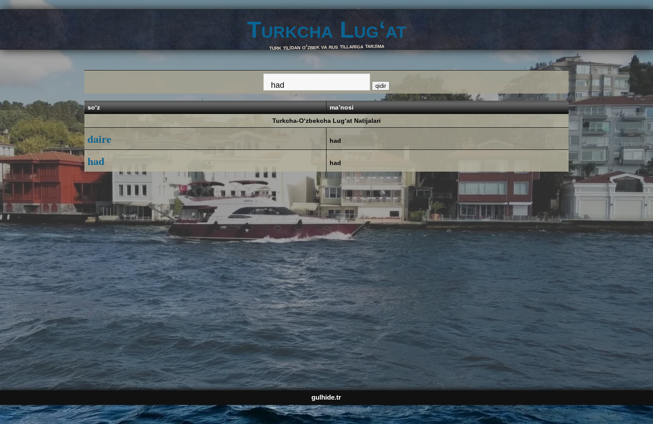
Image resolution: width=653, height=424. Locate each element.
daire (99, 138)
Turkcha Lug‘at (326, 29)
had (335, 140)
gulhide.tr (326, 397)
